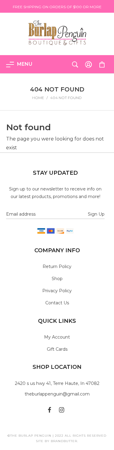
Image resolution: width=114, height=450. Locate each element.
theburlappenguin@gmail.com (57, 394)
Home (38, 97)
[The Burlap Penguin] (57, 32)
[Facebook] (49, 409)
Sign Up (96, 214)
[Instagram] (61, 409)
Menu (24, 64)
